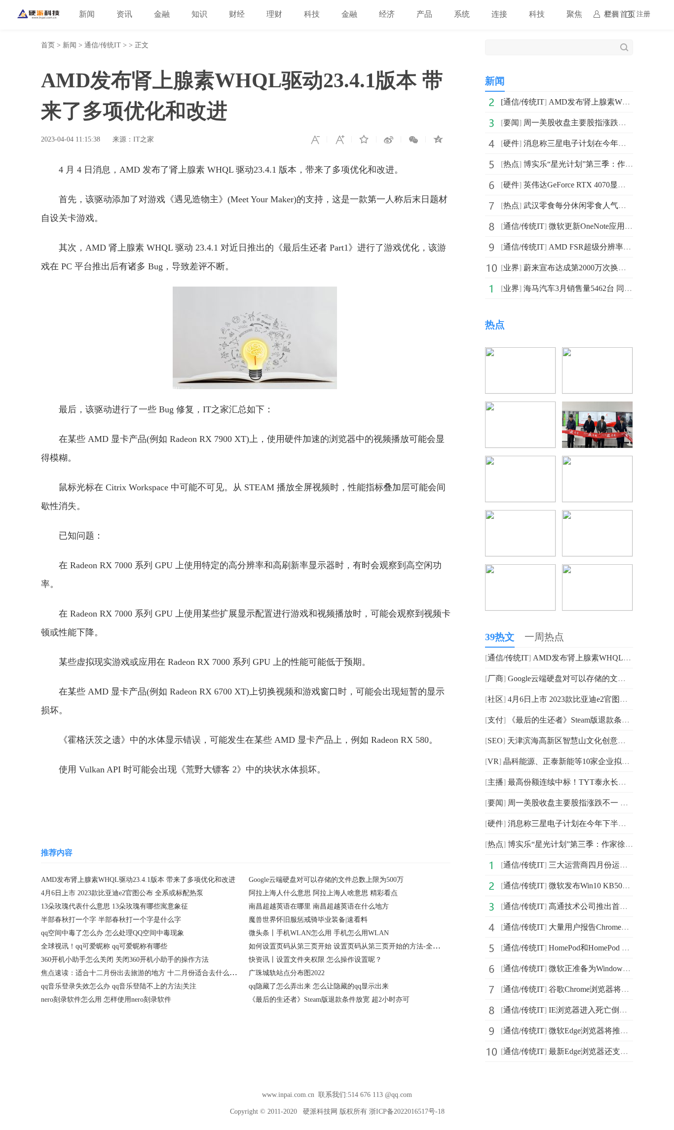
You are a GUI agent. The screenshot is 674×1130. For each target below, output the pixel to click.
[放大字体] (339, 140)
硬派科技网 (320, 1111)
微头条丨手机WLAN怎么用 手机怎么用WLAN (319, 933)
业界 (511, 267)
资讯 (124, 14)
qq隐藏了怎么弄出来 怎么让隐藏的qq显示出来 (319, 986)
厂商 (495, 678)
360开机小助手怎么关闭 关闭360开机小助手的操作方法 (125, 959)
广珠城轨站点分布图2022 (287, 973)
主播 (495, 782)
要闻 (511, 122)
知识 (199, 14)
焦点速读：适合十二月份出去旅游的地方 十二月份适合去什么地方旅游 (149, 973)
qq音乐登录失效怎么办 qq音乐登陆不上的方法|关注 (118, 986)
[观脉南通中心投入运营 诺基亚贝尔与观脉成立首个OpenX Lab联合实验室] (597, 408)
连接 (499, 14)
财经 (237, 14)
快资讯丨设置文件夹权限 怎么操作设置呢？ (315, 959)
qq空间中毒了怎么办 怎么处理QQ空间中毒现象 (112, 933)
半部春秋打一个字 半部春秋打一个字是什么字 (111, 919)
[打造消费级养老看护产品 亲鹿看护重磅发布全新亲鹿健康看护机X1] (520, 516)
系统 (462, 14)
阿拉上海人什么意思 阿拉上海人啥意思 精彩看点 (323, 893)
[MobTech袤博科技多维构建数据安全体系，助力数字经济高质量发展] (520, 462)
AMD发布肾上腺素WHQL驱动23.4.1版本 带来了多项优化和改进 (138, 879)
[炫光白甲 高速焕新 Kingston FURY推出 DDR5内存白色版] (597, 462)
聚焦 (574, 14)
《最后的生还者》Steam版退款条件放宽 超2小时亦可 (329, 999)
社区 (495, 699)
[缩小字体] (314, 140)
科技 (312, 14)
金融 (162, 14)
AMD (107, 799)
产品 (424, 14)
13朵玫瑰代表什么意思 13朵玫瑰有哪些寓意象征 (114, 906)
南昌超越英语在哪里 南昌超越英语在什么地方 (319, 906)
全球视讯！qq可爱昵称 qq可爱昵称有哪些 (104, 946)
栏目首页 (620, 14)
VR (493, 761)
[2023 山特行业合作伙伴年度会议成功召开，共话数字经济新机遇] (520, 571)
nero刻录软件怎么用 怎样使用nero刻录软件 (106, 999)
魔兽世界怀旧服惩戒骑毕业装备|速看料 (308, 919)
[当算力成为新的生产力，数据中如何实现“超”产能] (597, 571)
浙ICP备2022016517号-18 (407, 1111)
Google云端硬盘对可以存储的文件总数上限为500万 (326, 879)
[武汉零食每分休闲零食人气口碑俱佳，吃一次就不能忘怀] (597, 354)
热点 (511, 164)
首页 (48, 45)
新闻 (87, 14)
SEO (495, 740)
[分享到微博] (388, 140)
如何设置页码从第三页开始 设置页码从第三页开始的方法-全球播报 (351, 946)
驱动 (129, 799)
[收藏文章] (364, 140)
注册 (643, 14)
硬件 (511, 143)
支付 (495, 720)
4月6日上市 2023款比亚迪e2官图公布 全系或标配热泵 (122, 893)
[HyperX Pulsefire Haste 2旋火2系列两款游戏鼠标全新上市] (520, 408)
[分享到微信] (413, 140)
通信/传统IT (102, 45)
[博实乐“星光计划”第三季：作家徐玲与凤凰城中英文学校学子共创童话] (520, 354)
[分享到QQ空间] (438, 140)
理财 (274, 14)
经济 (387, 14)
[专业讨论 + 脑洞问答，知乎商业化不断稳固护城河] (597, 516)
